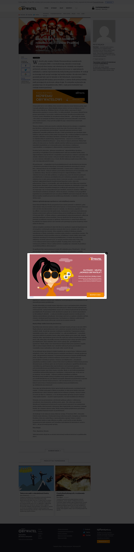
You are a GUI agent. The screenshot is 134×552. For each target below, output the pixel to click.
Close (106, 253)
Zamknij (31, 297)
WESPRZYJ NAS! (95, 294)
